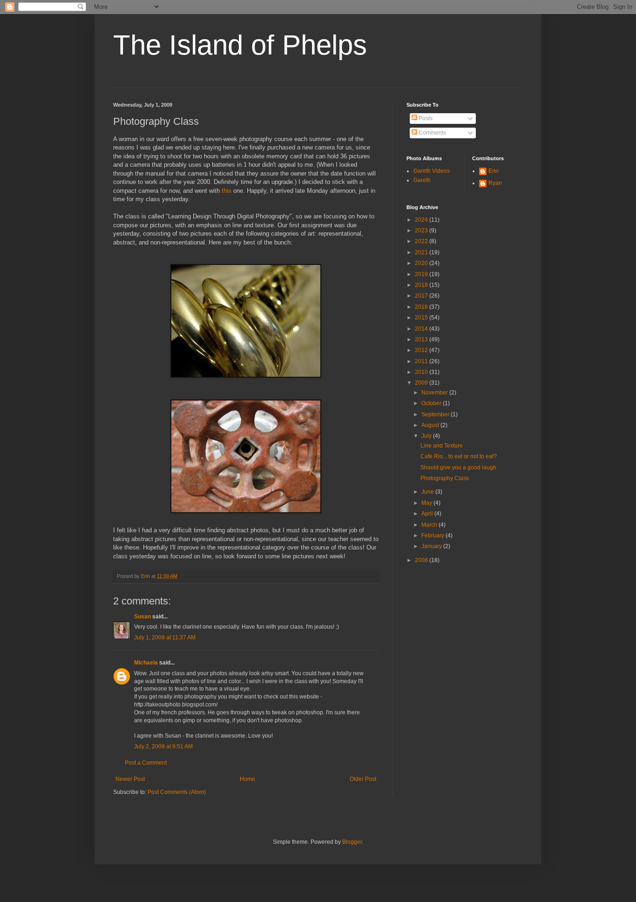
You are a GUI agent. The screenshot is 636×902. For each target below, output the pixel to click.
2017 (422, 295)
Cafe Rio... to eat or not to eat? (458, 456)
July (427, 436)
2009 (422, 383)
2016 (422, 307)
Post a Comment (146, 763)
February (433, 535)
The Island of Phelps (240, 45)
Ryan (495, 183)
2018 (422, 285)
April (427, 513)
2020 (422, 263)
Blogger (352, 842)
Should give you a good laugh (458, 467)
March (430, 525)
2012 (422, 350)
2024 (422, 220)
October (432, 403)
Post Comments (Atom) (177, 792)
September (436, 414)
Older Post (363, 779)
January (432, 546)
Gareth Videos (431, 171)
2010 (422, 372)
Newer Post (130, 779)
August (430, 425)
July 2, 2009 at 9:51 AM (163, 746)
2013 (422, 339)
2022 (422, 241)
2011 (422, 361)
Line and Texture (441, 445)
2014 (422, 329)
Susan (142, 616)
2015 (422, 317)
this (226, 190)
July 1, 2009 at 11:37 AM (165, 637)
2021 (422, 252)
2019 (422, 274)
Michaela (146, 662)
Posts (425, 118)
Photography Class (444, 478)
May (427, 503)
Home (247, 779)
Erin (493, 171)
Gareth (422, 180)
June (428, 491)
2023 (422, 230)
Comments (431, 132)
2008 (422, 560)
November (435, 392)
